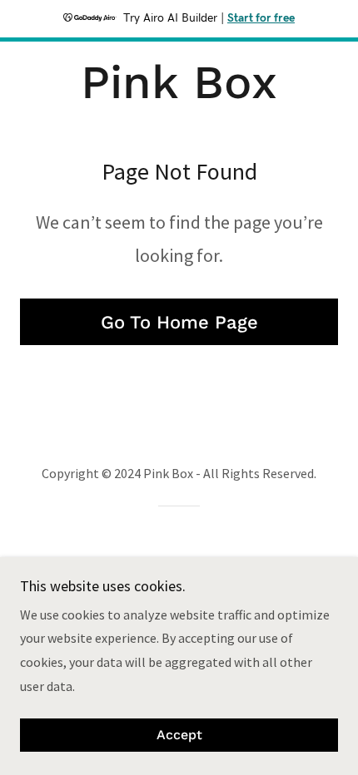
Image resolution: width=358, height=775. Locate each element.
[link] (178, 83)
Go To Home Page (179, 322)
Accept (179, 735)
